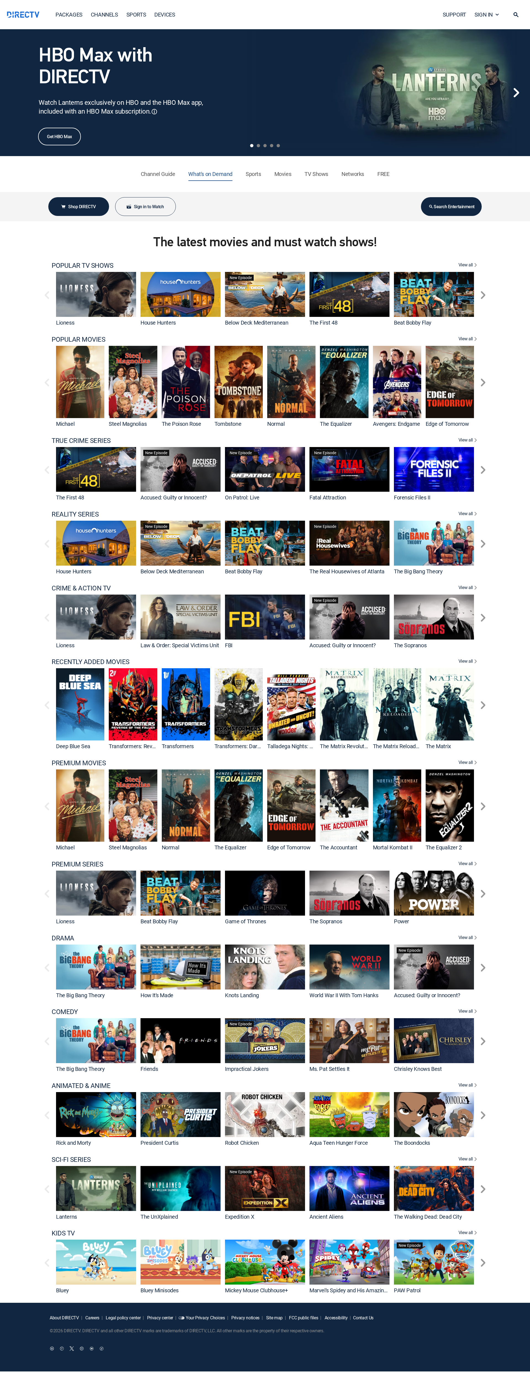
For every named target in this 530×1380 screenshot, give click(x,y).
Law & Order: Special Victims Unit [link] (180, 645)
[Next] (516, 93)
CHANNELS (104, 14)
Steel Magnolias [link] (128, 423)
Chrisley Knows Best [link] (418, 1069)
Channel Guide (158, 174)
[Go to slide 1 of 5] (251, 145)
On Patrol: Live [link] (242, 497)
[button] (515, 14)
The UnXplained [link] (159, 1216)
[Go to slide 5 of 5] (278, 145)
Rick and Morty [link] (73, 1142)
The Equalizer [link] (336, 423)
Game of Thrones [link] (245, 921)
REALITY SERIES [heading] (75, 514)
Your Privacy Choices (205, 1318)
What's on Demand (210, 174)
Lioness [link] (65, 322)
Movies (283, 174)
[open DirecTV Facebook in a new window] (62, 1348)
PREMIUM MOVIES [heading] (79, 763)
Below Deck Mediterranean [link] (256, 322)
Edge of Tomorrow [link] (447, 423)
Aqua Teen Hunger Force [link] (338, 1142)
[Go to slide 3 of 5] (265, 145)
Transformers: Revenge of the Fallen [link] (151, 746)
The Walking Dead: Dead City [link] (428, 1216)
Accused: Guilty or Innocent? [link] (174, 497)
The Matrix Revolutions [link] (347, 746)
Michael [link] (65, 423)
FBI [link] (228, 645)
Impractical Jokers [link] (247, 1069)
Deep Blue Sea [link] (73, 746)
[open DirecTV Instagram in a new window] (82, 1348)
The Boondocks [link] (412, 1142)
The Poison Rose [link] (181, 423)
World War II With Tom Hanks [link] (343, 995)
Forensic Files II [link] (412, 497)
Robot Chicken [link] (242, 1142)
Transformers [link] (178, 746)
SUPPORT (454, 14)
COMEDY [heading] (65, 1011)
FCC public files (303, 1318)
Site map (274, 1318)
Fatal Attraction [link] (327, 497)
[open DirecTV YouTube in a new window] (91, 1348)
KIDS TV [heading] (63, 1233)
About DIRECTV (64, 1318)
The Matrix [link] (438, 746)
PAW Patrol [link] (407, 1290)
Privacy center (159, 1318)
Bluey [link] (62, 1290)
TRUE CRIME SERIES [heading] (81, 440)
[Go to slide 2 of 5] (258, 145)
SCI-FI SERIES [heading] (71, 1159)
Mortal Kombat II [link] (392, 847)
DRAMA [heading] (63, 938)
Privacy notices (244, 1318)
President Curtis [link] (160, 1142)
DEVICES (164, 14)
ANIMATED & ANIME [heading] (81, 1085)
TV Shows (316, 174)
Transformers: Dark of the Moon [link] (252, 746)
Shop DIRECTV (82, 207)
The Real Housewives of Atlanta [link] (347, 571)
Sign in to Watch (149, 207)
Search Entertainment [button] (454, 207)
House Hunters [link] (158, 322)
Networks (352, 174)
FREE (383, 174)
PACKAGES (69, 14)
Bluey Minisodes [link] (160, 1290)
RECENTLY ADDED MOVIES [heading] (90, 661)
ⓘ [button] (154, 111)
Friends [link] (149, 1069)
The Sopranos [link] (410, 645)
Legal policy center (123, 1318)
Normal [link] (276, 423)
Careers (91, 1318)
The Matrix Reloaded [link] (397, 746)
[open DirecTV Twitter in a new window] (72, 1348)
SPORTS (136, 14)
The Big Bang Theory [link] (418, 571)
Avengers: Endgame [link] (396, 423)
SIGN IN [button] (484, 14)
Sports (253, 174)
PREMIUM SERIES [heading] (77, 864)
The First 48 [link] (323, 322)
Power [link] (401, 921)
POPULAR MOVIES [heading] (78, 339)
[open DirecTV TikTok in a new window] (101, 1348)
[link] (96, 294)
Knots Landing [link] (242, 995)
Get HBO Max (59, 136)
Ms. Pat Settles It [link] (329, 1069)
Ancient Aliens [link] (326, 1216)
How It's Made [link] (157, 995)
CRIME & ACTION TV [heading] (81, 588)
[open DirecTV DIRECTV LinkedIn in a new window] (52, 1348)
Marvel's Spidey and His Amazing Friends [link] (357, 1290)
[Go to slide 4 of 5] (271, 145)
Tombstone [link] (227, 423)
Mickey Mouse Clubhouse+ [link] (256, 1290)
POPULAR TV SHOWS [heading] (82, 265)
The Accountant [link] (338, 847)
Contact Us (363, 1318)
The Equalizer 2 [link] (444, 847)
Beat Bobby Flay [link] (412, 322)
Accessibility (336, 1318)
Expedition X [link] (239, 1216)
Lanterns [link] (66, 1216)
